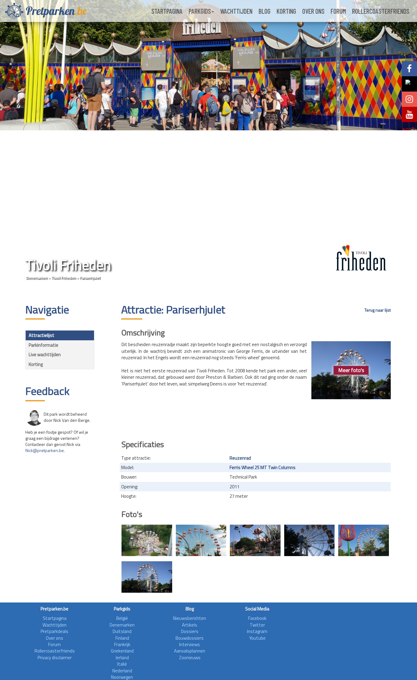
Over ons (313, 11)
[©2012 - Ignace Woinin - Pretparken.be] (146, 540)
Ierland (122, 657)
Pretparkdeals (54, 631)
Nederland (122, 670)
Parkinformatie (43, 345)
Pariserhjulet (90, 277)
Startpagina (167, 11)
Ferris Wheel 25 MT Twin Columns (263, 467)
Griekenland (122, 650)
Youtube (257, 638)
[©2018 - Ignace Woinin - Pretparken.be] (255, 540)
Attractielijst (41, 335)
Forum (338, 11)
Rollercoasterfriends (380, 11)
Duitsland (122, 631)
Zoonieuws (190, 657)
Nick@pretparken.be (44, 450)
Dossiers (189, 631)
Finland (122, 638)
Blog (264, 11)
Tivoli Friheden (63, 277)
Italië (122, 663)
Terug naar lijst (377, 310)
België (122, 618)
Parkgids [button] (200, 11)
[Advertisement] (256, 417)
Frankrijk (122, 644)
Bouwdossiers (190, 638)
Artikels (189, 624)
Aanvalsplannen (189, 650)
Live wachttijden (45, 354)
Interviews (189, 644)
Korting (286, 11)
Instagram (257, 631)
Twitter (257, 624)
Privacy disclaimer (55, 657)
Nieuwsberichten (189, 618)
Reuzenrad (240, 457)
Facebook (257, 618)
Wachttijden (236, 11)
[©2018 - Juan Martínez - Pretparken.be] (363, 540)
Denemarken (36, 277)
